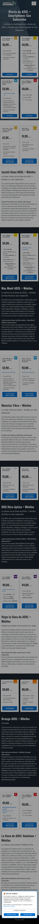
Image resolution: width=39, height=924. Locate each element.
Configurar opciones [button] (19, 910)
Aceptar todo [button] (28, 914)
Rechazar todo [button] (11, 914)
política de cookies (9, 906)
